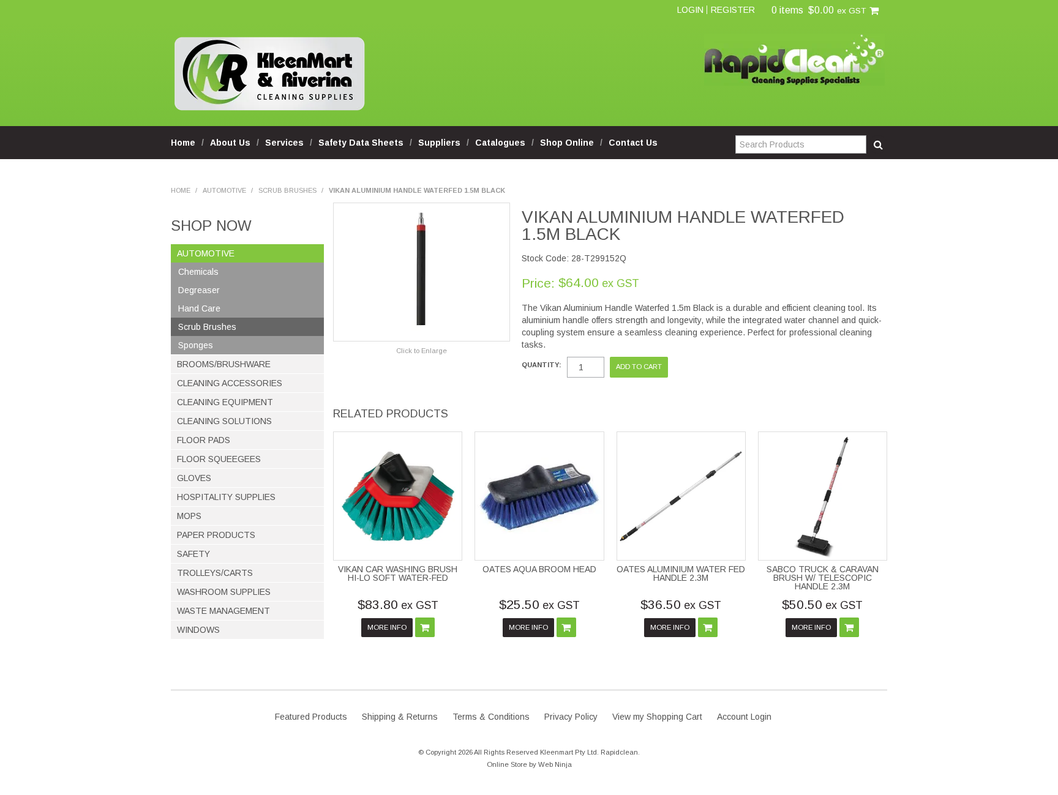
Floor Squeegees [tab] (219, 459)
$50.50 (822, 604)
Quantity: (541, 365)
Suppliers (439, 142)
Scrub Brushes (287, 190)
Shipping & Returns (400, 716)
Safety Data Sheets (360, 142)
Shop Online (567, 142)
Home (183, 142)
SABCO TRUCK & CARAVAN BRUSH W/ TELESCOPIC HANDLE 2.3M (823, 577)
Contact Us (633, 142)
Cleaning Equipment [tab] (225, 402)
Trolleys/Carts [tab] (215, 573)
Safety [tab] (193, 554)
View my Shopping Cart (657, 716)
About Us (230, 142)
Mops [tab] (189, 516)
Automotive (224, 190)
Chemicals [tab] (198, 272)
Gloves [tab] (194, 478)
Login (690, 10)
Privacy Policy (571, 716)
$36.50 (680, 604)
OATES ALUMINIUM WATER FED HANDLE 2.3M (681, 573)
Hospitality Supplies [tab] (226, 497)
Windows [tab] (198, 630)
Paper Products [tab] (216, 535)
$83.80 (398, 604)
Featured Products (311, 716)
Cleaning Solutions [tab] (224, 421)
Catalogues (500, 142)
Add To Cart (425, 627)
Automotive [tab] (205, 253)
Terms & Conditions (491, 716)
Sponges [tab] (195, 345)
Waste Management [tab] (223, 611)
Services (284, 142)
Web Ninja (555, 764)
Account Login (744, 716)
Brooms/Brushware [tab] (224, 364)
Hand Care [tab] (199, 308)
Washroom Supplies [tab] (224, 592)
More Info (387, 627)
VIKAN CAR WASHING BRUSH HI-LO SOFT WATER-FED (397, 573)
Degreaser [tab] (199, 290)
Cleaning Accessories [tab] (229, 383)
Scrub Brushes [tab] (207, 327)
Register (733, 10)
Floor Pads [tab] (203, 440)
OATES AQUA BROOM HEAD (539, 569)
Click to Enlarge (421, 350)
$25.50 (539, 604)
